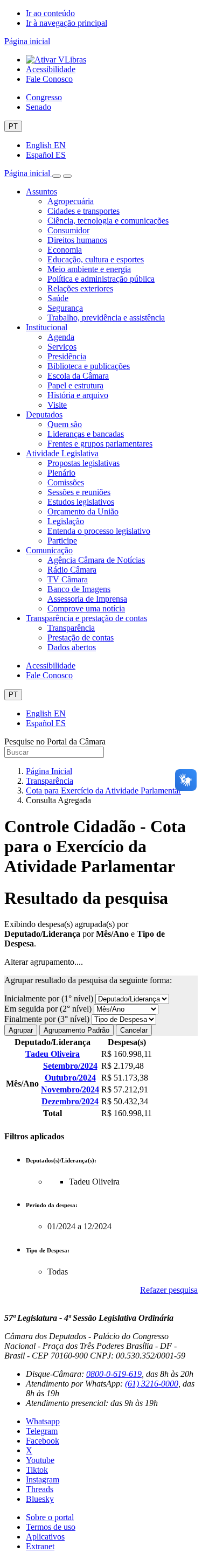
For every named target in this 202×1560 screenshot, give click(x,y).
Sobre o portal (50, 1517)
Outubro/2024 (70, 1077)
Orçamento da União (83, 511)
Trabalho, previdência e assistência (106, 317)
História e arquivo (77, 395)
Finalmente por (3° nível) (48, 1018)
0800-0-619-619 (114, 1373)
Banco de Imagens (78, 589)
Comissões (65, 482)
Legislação (65, 521)
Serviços (61, 346)
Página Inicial (49, 771)
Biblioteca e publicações (88, 366)
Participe (62, 540)
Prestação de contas (80, 637)
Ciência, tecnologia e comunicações (108, 220)
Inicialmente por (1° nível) (49, 998)
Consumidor (68, 230)
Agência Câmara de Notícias (96, 560)
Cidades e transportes (83, 210)
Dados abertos (71, 647)
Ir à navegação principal (66, 22)
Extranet (40, 1546)
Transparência (71, 627)
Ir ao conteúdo (50, 13)
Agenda (60, 337)
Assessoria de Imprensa (87, 598)
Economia (64, 249)
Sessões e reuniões (78, 492)
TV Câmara (67, 579)
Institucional (46, 327)
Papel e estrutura (75, 385)
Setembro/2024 (70, 1065)
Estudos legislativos (80, 501)
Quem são (64, 424)
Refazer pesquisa (169, 1289)
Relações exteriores (80, 288)
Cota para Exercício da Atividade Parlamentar (103, 790)
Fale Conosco (49, 78)
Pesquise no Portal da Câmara (55, 741)
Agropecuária (70, 201)
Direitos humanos (77, 240)
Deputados (44, 414)
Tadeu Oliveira (52, 1053)
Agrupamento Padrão (76, 1030)
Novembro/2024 (70, 1089)
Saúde (57, 298)
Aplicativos (45, 1536)
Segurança (65, 307)
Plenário (61, 472)
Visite (57, 404)
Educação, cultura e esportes (95, 259)
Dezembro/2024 (70, 1101)
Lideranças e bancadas (85, 433)
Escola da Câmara (78, 375)
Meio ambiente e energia (89, 269)
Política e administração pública (101, 278)
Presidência (66, 356)
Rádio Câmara (71, 569)
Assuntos (41, 191)
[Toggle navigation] (56, 176)
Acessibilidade (50, 69)
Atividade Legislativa (62, 453)
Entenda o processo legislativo (98, 530)
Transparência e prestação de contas (86, 618)
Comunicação (49, 550)
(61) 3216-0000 (151, 1383)
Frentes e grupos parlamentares (99, 443)
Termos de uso (50, 1526)
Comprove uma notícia (86, 608)
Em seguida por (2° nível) (49, 1008)
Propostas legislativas (83, 463)
